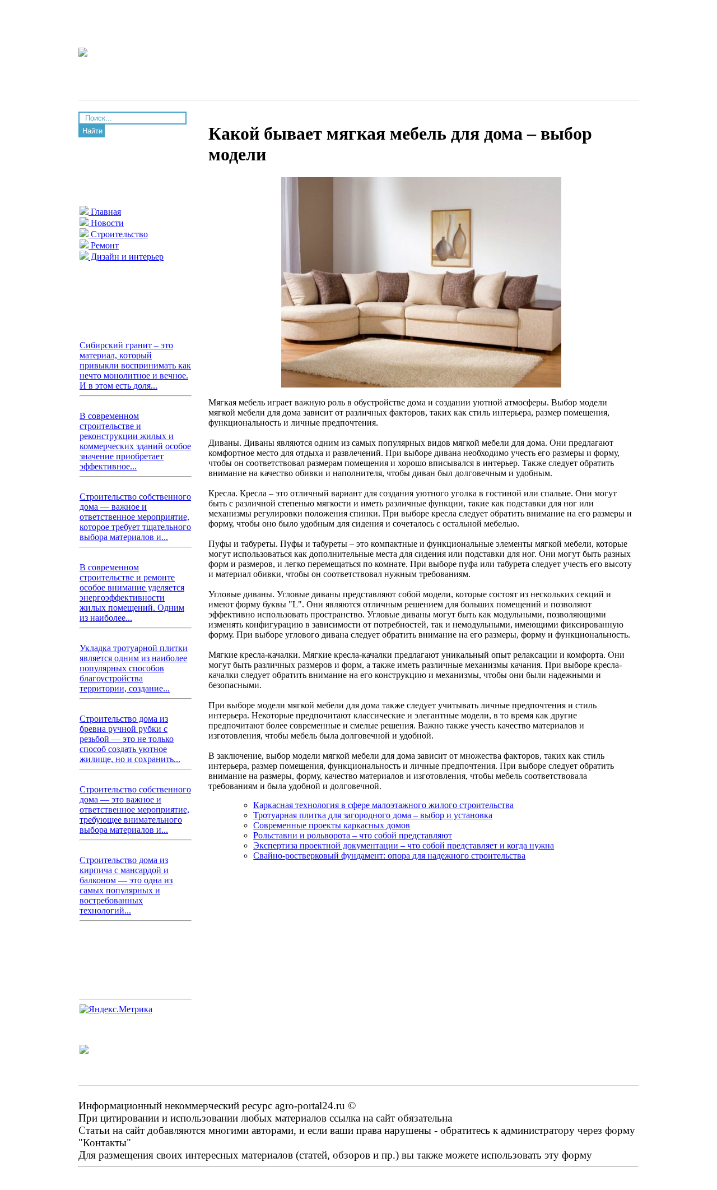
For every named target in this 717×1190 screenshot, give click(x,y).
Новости (106, 223)
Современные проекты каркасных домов (331, 825)
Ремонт (104, 245)
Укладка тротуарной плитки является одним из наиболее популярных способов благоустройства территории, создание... (134, 668)
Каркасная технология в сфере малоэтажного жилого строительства (383, 805)
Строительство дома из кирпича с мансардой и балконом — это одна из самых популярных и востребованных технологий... (126, 885)
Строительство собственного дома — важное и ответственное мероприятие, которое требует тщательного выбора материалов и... (135, 517)
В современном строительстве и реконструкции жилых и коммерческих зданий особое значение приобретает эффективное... (135, 441)
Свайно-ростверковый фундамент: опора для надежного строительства (389, 855)
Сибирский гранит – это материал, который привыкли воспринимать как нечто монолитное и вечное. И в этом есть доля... (135, 365)
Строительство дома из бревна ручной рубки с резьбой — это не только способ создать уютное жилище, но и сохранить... (130, 739)
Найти (92, 131)
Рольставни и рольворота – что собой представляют (352, 835)
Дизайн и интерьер (126, 256)
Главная (105, 211)
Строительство (118, 234)
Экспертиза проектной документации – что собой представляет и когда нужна (403, 845)
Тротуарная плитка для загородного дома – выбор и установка (372, 815)
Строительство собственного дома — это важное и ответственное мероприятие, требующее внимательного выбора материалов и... (135, 809)
